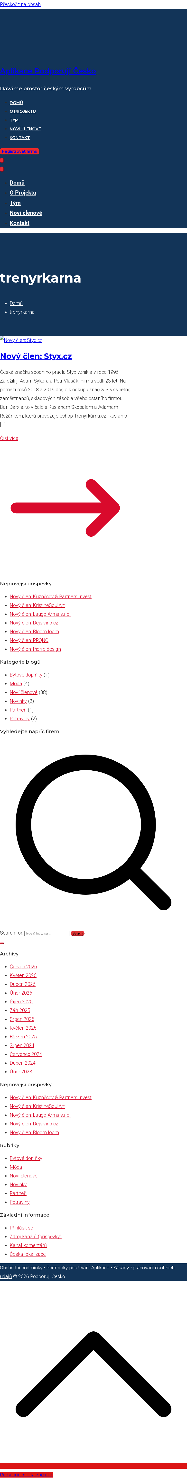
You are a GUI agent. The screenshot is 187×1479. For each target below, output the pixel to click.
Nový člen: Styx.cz (36, 356)
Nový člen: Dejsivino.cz (34, 623)
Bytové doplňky (26, 675)
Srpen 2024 (22, 1045)
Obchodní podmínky (21, 1268)
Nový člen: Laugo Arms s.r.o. (40, 614)
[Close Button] (2, 169)
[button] (2, 943)
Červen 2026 (23, 967)
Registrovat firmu (19, 151)
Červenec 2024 (26, 1054)
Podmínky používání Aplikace (78, 1268)
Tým (14, 120)
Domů (16, 102)
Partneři (18, 710)
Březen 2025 (23, 1037)
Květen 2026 (23, 975)
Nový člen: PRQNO (29, 640)
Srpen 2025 (22, 1019)
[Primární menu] (2, 160)
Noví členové (25, 129)
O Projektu (23, 111)
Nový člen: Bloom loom (34, 631)
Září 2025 (20, 1010)
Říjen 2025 (21, 1002)
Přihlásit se (21, 1228)
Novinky (18, 701)
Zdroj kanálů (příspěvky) (36, 1236)
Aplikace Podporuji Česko (48, 70)
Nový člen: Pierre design (35, 649)
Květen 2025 (23, 1028)
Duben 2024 (23, 1063)
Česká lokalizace (28, 1254)
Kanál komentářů (28, 1245)
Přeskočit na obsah (20, 4)
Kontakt (20, 137)
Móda (16, 683)
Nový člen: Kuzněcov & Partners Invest (51, 596)
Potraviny (20, 719)
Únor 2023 (21, 1072)
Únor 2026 (21, 993)
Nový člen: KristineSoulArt (37, 605)
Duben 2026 (23, 984)
